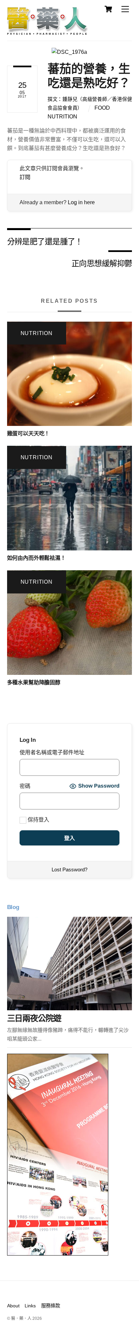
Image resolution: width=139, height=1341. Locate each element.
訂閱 (25, 177)
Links (30, 1305)
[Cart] (108, 9)
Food (102, 108)
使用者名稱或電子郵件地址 (52, 752)
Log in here (81, 202)
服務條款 (50, 1305)
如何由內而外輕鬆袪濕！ (36, 558)
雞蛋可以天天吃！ (28, 433)
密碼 (25, 786)
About (13, 1305)
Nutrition (62, 116)
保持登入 (37, 820)
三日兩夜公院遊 (34, 1018)
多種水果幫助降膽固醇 (33, 682)
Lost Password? (69, 869)
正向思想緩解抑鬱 (102, 263)
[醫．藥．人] (47, 32)
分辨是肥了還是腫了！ (45, 241)
